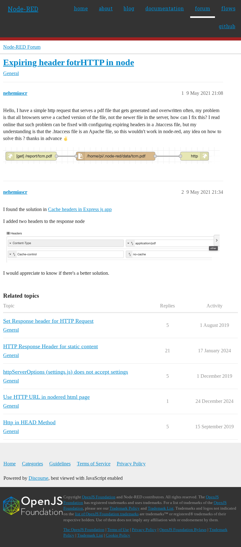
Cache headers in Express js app (80, 209)
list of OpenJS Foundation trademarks (107, 514)
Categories (32, 463)
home (81, 8)
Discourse (38, 478)
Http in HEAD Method (29, 422)
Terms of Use (118, 529)
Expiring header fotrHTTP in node (68, 62)
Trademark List (161, 508)
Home (9, 463)
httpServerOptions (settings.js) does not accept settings (65, 372)
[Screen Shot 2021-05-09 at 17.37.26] (111, 246)
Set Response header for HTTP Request (48, 321)
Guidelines (60, 463)
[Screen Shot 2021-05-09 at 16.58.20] (111, 155)
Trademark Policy (125, 508)
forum (202, 8)
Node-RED (23, 9)
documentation (164, 8)
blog (129, 8)
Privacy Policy (131, 463)
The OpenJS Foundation (83, 529)
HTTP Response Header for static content (50, 346)
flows (228, 8)
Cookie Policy (118, 535)
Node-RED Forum (21, 47)
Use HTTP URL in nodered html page (46, 397)
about (106, 8)
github (227, 26)
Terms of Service (93, 463)
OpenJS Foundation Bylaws (182, 529)
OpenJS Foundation (98, 497)
